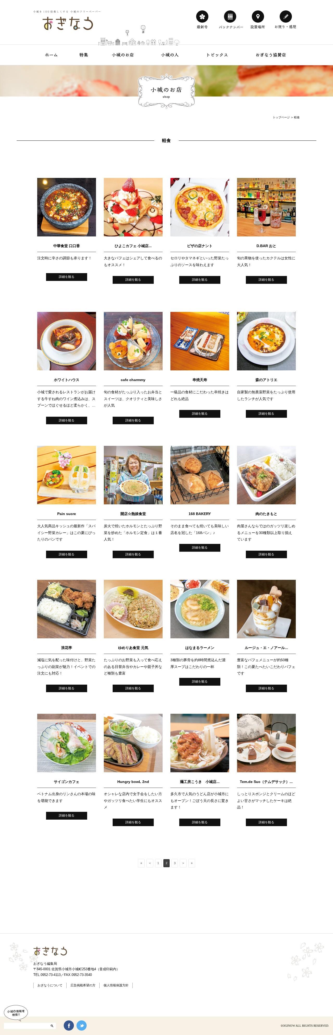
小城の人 (170, 55)
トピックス (217, 55)
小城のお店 (123, 55)
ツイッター (81, 1025)
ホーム (51, 55)
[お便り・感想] (286, 16)
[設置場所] (258, 16)
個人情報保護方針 (116, 985)
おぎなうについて (49, 985)
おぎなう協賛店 (271, 55)
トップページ (281, 117)
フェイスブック (69, 1025)
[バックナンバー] (230, 16)
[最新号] (202, 16)
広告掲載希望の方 (83, 985)
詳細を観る (66, 277)
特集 (84, 55)
